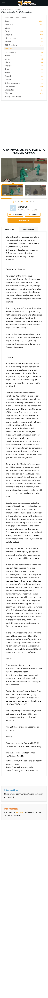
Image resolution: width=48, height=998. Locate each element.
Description (10, 229)
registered (20, 812)
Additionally (28, 229)
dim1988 (23, 207)
